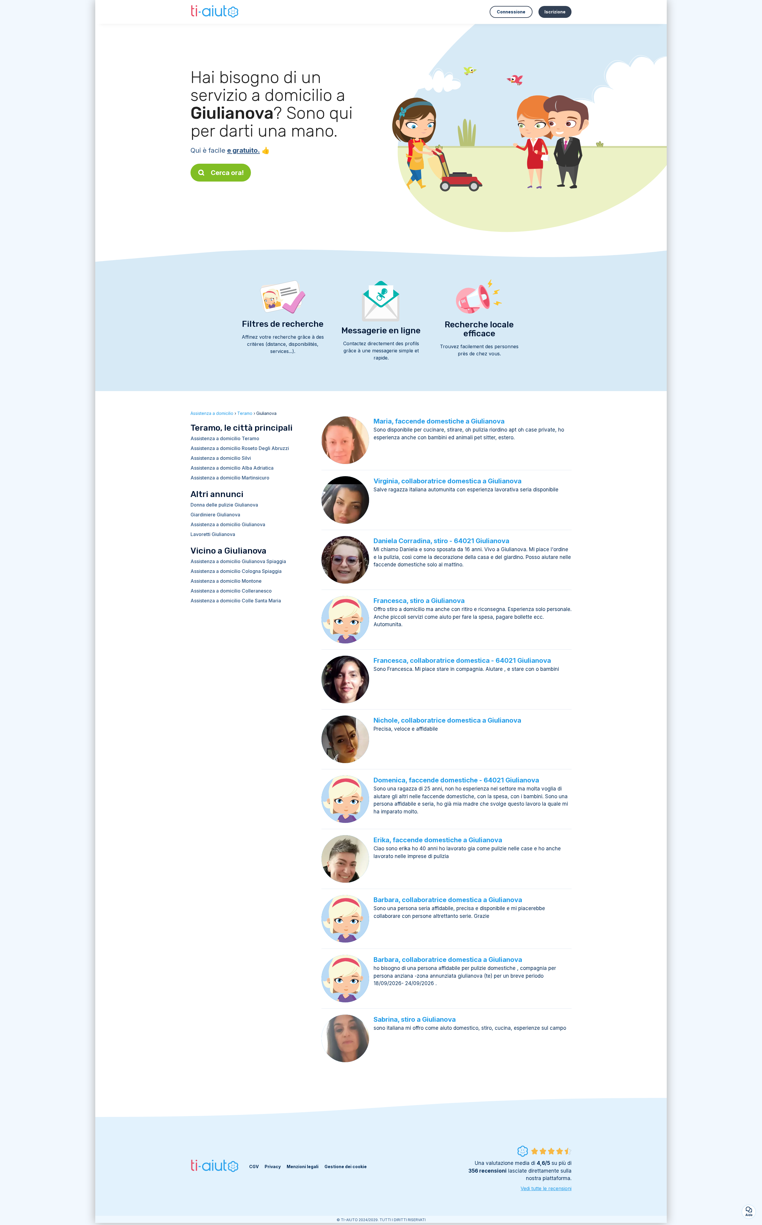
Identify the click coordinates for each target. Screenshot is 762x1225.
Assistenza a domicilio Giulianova (227, 524)
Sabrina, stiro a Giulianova (415, 1019)
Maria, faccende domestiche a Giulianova (439, 421)
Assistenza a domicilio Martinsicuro (229, 478)
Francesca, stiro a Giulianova (419, 600)
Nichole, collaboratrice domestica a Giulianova (447, 720)
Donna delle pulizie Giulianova (224, 505)
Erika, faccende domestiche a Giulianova (438, 840)
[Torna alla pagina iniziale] (215, 11)
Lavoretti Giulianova (212, 534)
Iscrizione (555, 11)
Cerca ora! (227, 172)
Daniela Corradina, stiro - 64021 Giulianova (441, 541)
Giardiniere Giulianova (215, 515)
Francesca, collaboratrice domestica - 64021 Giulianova (462, 660)
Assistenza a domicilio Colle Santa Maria (235, 601)
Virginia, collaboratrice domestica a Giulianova (447, 481)
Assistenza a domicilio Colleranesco (231, 591)
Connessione (511, 11)
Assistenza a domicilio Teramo (224, 438)
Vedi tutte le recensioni (546, 1188)
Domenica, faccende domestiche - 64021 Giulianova (456, 780)
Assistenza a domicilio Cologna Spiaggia (236, 571)
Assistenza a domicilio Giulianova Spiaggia (238, 561)
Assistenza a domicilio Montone (226, 581)
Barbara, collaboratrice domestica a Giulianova (448, 900)
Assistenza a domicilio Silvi (220, 458)
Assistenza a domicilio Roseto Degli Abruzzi (239, 448)
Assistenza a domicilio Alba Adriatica (232, 468)
